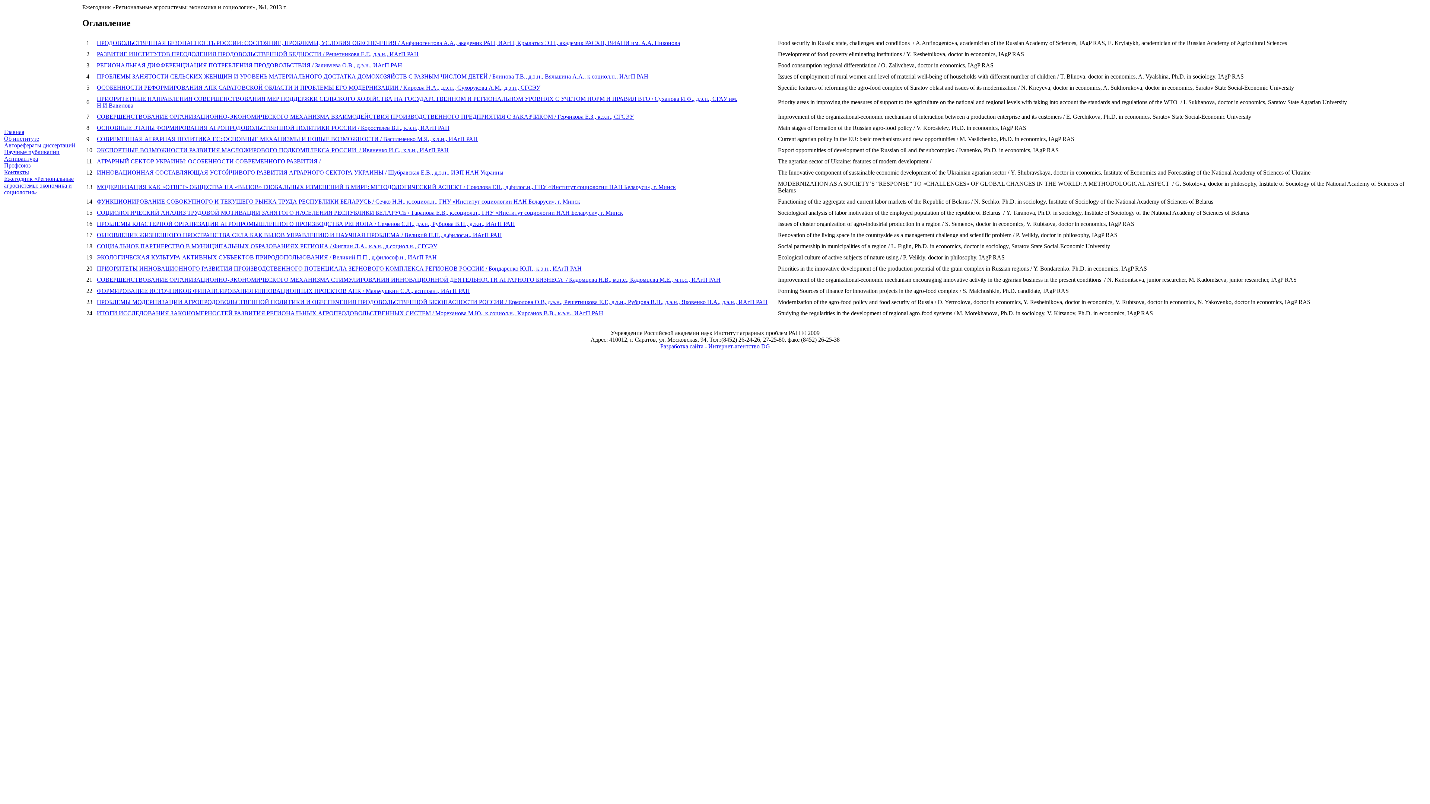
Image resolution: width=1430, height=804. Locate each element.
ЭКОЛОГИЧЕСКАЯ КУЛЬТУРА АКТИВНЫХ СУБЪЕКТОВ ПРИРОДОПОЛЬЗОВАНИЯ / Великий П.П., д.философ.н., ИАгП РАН (267, 257)
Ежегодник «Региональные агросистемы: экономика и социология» (39, 185)
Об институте (21, 138)
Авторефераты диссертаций (39, 145)
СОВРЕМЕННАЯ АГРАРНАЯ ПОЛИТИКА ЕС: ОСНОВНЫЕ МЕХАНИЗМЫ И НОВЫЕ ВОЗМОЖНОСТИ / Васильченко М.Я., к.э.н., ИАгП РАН (287, 139)
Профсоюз (17, 165)
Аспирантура (21, 159)
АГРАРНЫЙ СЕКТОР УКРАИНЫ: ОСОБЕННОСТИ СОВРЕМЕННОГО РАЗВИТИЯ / (209, 161)
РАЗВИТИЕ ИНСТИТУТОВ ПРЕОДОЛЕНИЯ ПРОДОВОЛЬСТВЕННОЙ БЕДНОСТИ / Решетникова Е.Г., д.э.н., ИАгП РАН (258, 54)
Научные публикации (32, 152)
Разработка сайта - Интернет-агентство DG (715, 346)
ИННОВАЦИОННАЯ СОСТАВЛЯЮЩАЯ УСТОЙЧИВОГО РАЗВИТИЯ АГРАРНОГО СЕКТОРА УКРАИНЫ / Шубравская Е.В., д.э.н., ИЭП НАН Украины (300, 172)
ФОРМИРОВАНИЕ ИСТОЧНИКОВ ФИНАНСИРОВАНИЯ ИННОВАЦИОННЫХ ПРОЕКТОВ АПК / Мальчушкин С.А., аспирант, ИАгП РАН (283, 291)
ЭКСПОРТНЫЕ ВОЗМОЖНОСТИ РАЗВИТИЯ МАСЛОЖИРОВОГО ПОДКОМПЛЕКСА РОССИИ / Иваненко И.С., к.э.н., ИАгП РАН (273, 150)
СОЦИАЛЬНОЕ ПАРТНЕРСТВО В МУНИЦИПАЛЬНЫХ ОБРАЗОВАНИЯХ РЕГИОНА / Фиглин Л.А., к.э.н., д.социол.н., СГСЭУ (267, 246)
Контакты (16, 172)
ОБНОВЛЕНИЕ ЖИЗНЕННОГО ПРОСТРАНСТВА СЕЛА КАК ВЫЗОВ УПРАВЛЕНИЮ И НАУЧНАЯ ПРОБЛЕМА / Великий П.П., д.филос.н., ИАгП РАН (299, 235)
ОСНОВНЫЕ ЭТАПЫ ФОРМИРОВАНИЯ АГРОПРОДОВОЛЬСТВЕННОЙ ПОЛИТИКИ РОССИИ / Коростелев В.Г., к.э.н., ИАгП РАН (273, 128)
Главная (14, 132)
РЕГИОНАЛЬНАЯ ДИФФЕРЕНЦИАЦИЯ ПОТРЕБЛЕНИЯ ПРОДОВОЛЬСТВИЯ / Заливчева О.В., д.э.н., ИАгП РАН (249, 65)
